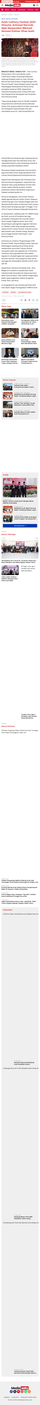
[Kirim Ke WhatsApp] (37, 300)
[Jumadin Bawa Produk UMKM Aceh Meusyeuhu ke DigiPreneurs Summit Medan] (8, 413)
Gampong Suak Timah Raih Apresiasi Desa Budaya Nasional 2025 (25, 1372)
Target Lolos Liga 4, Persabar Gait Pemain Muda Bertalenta (29, 716)
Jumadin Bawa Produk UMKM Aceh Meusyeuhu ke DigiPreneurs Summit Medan (24, 413)
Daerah (8, 19)
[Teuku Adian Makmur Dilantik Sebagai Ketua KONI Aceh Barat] (10, 570)
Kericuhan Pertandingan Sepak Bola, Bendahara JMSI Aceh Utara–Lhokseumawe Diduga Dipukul (29, 341)
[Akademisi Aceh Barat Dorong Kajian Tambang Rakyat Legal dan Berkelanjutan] (8, 395)
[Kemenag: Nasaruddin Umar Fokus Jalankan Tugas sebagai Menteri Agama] (10, 353)
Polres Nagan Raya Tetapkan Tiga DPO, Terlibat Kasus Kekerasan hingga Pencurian (18, 895)
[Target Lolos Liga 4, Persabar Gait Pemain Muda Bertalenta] (30, 639)
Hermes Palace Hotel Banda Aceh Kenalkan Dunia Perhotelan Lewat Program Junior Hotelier (24, 1063)
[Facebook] (11, 1391)
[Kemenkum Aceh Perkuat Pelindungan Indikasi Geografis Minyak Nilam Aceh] (10, 313)
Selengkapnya (19, 526)
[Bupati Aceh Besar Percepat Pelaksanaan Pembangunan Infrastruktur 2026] (30, 353)
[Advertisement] (20, 135)
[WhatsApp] (25, 1391)
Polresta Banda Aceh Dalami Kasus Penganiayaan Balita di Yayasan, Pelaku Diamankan (19, 888)
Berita (3, 19)
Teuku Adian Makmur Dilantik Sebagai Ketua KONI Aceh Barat (9, 578)
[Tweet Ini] (25, 300)
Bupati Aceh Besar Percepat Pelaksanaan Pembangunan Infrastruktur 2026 (29, 361)
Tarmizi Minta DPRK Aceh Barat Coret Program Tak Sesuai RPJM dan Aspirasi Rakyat (25, 518)
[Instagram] (22, 1391)
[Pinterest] (18, 1391)
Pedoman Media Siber (29, 1397)
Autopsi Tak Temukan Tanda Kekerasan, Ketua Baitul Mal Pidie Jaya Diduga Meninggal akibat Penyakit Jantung (24, 404)
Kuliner (13, 292)
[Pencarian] (37, 5)
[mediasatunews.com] (13, 5)
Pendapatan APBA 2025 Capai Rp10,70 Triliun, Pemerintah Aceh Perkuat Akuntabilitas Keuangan (29, 322)
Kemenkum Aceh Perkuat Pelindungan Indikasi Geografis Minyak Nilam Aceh (9, 322)
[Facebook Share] (21, 300)
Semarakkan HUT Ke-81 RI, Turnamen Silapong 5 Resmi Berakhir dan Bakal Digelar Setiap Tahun (18, 561)
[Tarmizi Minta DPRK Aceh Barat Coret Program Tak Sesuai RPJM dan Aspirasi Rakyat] (8, 518)
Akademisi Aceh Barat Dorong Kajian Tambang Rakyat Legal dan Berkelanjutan (25, 395)
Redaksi (8, 34)
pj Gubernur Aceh (24, 292)
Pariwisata (14, 19)
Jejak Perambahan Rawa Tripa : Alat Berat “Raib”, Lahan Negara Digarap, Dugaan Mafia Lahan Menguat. (19, 902)
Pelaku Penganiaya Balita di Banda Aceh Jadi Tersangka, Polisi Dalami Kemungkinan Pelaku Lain (19, 881)
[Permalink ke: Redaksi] (3, 35)
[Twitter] (14, 1391)
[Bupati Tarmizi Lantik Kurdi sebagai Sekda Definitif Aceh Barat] (20, 487)
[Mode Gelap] (34, 5)
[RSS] (29, 1391)
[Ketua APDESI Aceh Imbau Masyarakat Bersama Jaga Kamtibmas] (10, 333)
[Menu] (2, 5)
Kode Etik (15, 1397)
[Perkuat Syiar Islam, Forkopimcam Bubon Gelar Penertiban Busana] (8, 386)
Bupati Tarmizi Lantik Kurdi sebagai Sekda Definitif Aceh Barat (18, 502)
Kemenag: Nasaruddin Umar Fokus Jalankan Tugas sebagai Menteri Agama (9, 361)
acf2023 (5, 292)
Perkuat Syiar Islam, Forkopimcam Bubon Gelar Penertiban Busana (23, 386)
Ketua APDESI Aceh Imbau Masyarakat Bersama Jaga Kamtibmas (8, 341)
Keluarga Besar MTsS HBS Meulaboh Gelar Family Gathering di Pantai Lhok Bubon (23, 1217)
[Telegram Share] (33, 300)
